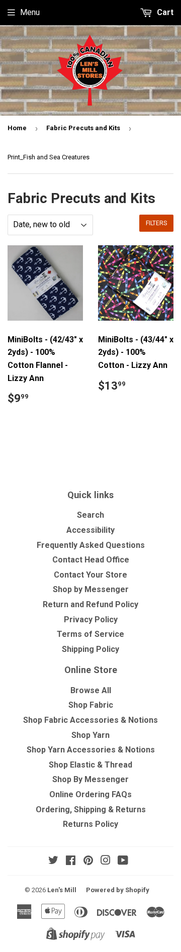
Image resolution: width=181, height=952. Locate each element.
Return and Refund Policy (90, 604)
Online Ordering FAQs (90, 794)
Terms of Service (90, 634)
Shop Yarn (90, 735)
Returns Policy (90, 824)
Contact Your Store (90, 575)
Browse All (90, 690)
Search (90, 515)
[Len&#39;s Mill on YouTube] (123, 861)
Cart (164, 12)
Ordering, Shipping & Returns (91, 809)
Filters (156, 223)
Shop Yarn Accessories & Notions (91, 749)
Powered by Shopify (117, 890)
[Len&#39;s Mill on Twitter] (53, 861)
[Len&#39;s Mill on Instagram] (106, 861)
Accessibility (90, 530)
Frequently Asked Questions (91, 545)
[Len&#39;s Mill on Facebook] (70, 861)
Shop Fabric (90, 705)
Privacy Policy (91, 619)
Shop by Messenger (91, 589)
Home (17, 128)
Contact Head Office (90, 559)
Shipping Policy (90, 649)
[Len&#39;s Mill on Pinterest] (88, 861)
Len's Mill (61, 890)
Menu (30, 12)
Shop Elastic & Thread (90, 765)
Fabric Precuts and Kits (83, 128)
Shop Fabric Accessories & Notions (90, 720)
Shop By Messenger (90, 779)
